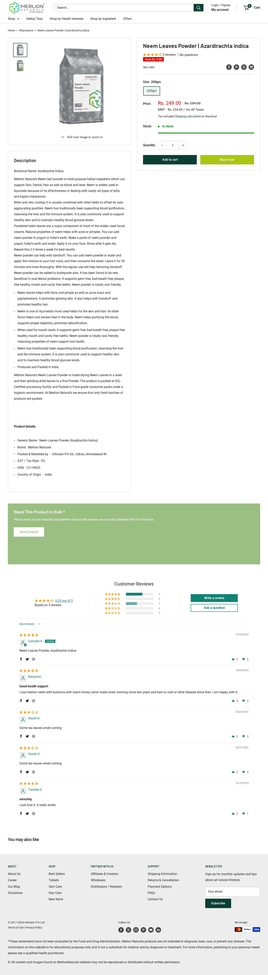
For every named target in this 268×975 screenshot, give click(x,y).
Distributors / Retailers (106, 886)
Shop (11, 19)
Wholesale (98, 880)
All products (26, 30)
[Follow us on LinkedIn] (158, 930)
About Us (14, 874)
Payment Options (160, 886)
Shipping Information (162, 874)
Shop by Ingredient (103, 19)
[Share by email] (251, 67)
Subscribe (218, 903)
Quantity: (149, 145)
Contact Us (155, 899)
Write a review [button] (214, 598)
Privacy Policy (33, 927)
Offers (127, 19)
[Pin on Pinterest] (236, 67)
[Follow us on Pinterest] (143, 930)
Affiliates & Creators (104, 874)
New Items (56, 899)
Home (11, 30)
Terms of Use (16, 927)
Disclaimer (15, 893)
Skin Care (55, 886)
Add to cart (170, 159)
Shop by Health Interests (66, 19)
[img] (28, 635)
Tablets (54, 880)
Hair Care (55, 893)
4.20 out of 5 (64, 601)
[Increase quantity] (183, 145)
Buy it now (227, 159)
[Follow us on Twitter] (128, 930)
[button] (153, 55)
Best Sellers (57, 874)
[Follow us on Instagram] (136, 930)
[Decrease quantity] (162, 145)
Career (12, 880)
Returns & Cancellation (163, 880)
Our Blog (14, 886)
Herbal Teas (34, 19)
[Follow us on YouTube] (151, 930)
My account (220, 10)
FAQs (151, 893)
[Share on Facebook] (229, 67)
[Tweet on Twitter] (244, 67)
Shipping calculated (188, 116)
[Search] (198, 7)
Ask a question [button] (214, 608)
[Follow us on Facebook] (121, 930)
